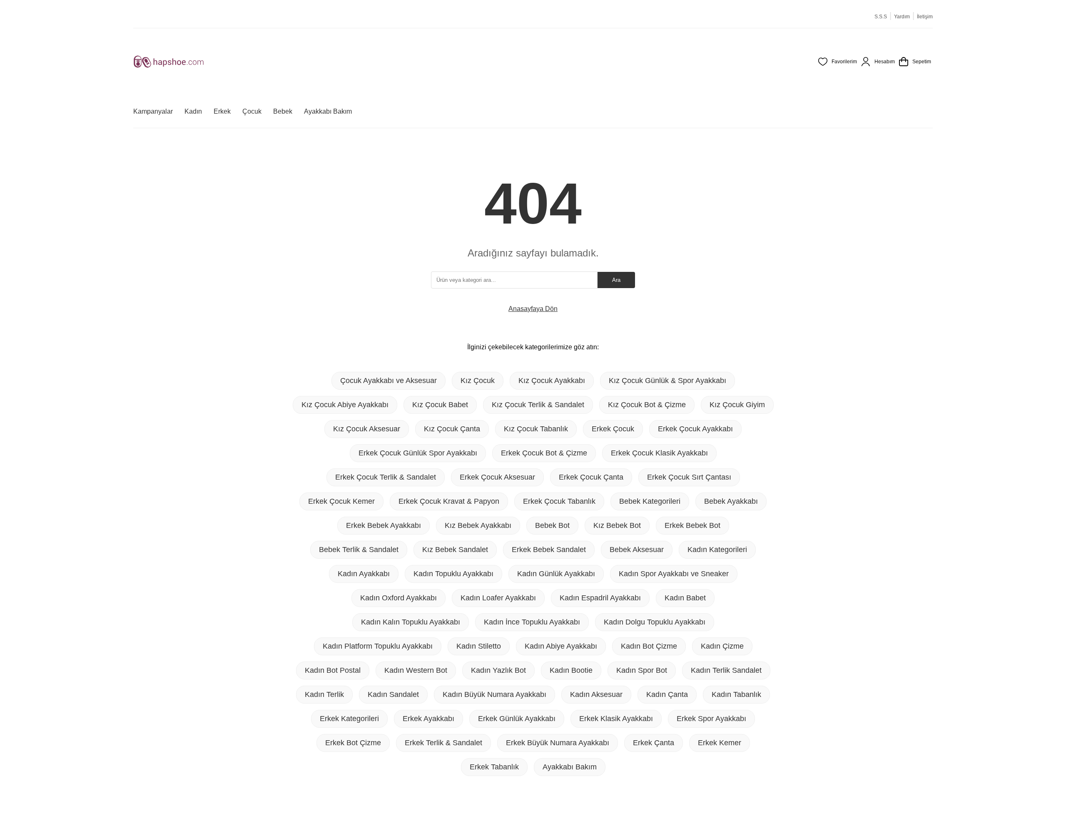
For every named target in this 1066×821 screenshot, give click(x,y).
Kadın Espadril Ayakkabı (600, 598)
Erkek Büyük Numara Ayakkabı (557, 743)
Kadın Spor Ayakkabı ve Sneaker (674, 574)
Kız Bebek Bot (617, 525)
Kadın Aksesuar (596, 694)
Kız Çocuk (478, 380)
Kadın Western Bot (415, 670)
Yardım (902, 17)
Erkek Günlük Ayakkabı (516, 718)
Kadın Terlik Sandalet (726, 670)
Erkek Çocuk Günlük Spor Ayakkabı (418, 453)
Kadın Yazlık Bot (498, 670)
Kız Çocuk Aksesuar (366, 429)
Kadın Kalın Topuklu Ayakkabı (410, 622)
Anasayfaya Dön (533, 308)
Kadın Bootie (571, 670)
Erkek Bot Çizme (353, 743)
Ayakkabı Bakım (570, 767)
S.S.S (880, 17)
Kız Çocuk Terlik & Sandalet (538, 405)
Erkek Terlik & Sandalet (443, 743)
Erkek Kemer (719, 743)
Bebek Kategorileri (649, 501)
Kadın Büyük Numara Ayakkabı (494, 694)
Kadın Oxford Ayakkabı (398, 598)
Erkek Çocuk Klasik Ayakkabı (659, 453)
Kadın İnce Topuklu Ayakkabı (532, 622)
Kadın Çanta (667, 694)
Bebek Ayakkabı (731, 501)
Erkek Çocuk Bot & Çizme (544, 453)
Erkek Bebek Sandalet (549, 549)
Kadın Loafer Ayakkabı (498, 598)
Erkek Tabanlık (494, 767)
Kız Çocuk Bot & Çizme (647, 405)
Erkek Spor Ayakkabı (711, 718)
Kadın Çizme (722, 646)
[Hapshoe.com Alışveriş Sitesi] (168, 61)
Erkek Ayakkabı (428, 718)
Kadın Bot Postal (333, 670)
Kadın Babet (685, 598)
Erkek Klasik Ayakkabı (616, 718)
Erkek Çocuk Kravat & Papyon (449, 501)
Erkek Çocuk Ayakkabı (695, 429)
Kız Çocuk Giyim (737, 405)
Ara (616, 280)
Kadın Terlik (324, 694)
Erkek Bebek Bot (692, 525)
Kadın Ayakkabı (364, 574)
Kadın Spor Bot (641, 670)
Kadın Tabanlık (736, 694)
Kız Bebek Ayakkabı (478, 525)
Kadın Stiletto (478, 646)
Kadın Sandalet (393, 694)
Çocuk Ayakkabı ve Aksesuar (388, 380)
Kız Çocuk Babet (440, 405)
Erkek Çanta (653, 743)
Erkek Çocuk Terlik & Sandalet (385, 477)
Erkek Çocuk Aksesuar (497, 477)
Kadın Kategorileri (717, 549)
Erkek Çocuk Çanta (591, 477)
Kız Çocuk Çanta (452, 429)
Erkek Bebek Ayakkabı (383, 525)
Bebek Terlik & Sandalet (359, 549)
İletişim (925, 17)
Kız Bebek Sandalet (455, 549)
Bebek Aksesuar (637, 549)
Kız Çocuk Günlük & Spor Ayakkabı (667, 380)
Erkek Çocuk (613, 429)
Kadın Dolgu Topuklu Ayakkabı (654, 622)
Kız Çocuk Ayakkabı (551, 380)
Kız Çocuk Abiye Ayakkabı (345, 405)
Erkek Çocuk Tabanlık (559, 501)
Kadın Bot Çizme (649, 646)
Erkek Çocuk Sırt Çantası (689, 477)
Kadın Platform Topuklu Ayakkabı (378, 646)
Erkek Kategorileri (349, 718)
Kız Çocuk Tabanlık (536, 429)
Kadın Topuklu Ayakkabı (453, 574)
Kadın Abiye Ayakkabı (561, 646)
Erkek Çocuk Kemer (341, 501)
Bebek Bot (552, 525)
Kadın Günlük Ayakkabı (556, 574)
